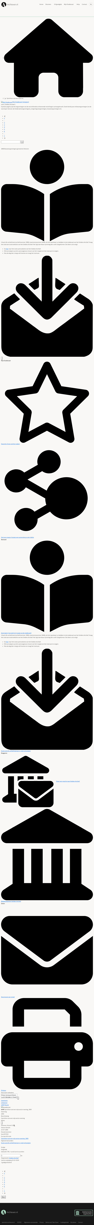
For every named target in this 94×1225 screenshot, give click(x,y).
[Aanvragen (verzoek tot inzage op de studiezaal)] (47, 195)
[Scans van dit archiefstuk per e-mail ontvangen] (47, 306)
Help (78, 4)
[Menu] (2, 358)
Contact (84, 4)
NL (91, 4)
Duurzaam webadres (7, 1092)
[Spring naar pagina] (22, 142)
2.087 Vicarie (5, 1105)
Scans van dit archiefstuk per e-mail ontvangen (16, 1143)
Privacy (42, 1222)
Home (41, 4)
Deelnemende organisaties (87, 1213)
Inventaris (4, 1100)
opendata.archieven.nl (8, 1222)
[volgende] (5, 138)
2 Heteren (4, 1103)
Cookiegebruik (64, 1222)
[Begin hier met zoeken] (48, 58)
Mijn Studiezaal (69, 4)
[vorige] (5, 116)
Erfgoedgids (58, 4)
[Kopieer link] (18, 1098)
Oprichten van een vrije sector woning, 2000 (14, 1138)
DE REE (19, 1222)
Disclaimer (73, 1222)
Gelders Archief (14, 1158)
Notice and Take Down (52, 1222)
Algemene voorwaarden (31, 1222)
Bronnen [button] (48, 4)
